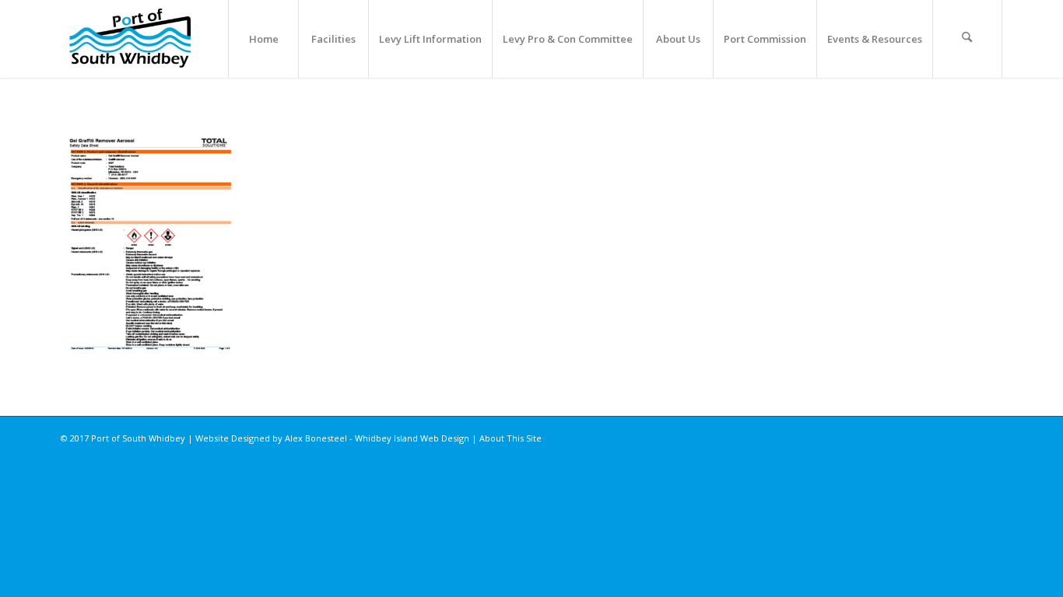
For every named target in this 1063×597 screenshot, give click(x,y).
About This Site (510, 438)
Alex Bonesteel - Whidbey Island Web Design (377, 438)
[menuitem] (263, 39)
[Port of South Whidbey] (131, 39)
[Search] (967, 39)
